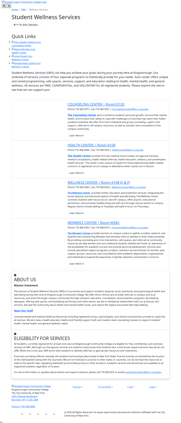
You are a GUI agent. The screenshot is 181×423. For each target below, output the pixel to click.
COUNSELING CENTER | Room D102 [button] (96, 104)
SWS (23, 9)
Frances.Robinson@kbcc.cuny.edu (130, 227)
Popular (77, 387)
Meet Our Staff (23, 310)
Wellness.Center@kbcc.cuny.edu (129, 187)
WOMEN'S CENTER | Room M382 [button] (93, 222)
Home (15, 9)
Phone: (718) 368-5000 (23, 406)
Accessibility (104, 387)
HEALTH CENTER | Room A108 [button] (91, 145)
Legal (152, 387)
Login (130, 387)
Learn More (75, 135)
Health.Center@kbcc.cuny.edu (128, 150)
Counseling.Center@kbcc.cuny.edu (130, 109)
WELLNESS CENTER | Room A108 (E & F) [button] (99, 182)
